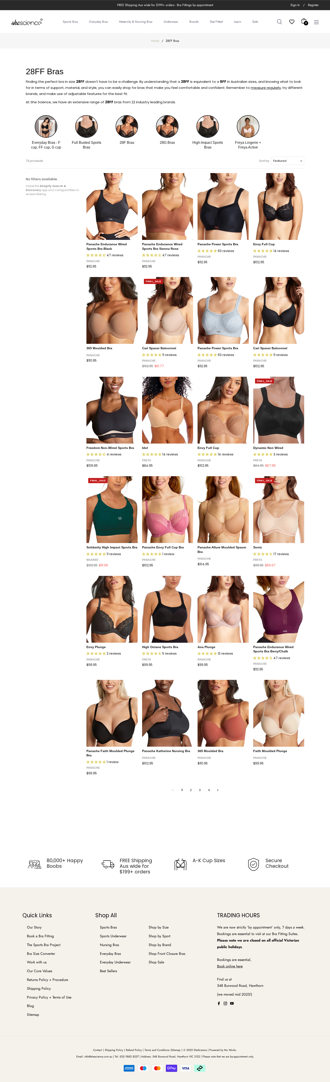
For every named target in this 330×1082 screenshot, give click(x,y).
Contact (97, 1050)
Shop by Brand (160, 944)
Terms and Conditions (157, 1050)
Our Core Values (39, 971)
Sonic (257, 547)
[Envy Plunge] (112, 609)
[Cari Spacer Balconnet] (167, 310)
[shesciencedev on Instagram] (225, 1003)
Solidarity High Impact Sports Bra (111, 547)
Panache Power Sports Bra (218, 244)
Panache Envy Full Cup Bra (163, 547)
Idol (145, 448)
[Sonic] (278, 509)
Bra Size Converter (41, 953)
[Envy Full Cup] (278, 206)
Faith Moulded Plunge (270, 751)
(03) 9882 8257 (129, 1057)
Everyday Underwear (115, 962)
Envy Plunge (96, 647)
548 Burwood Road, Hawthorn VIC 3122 (176, 1057)
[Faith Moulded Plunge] (278, 713)
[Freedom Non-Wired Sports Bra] (112, 410)
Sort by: (264, 160)
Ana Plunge (206, 647)
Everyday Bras (110, 953)
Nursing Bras (109, 944)
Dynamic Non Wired (268, 448)
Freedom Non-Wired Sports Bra (110, 448)
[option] (55, 864)
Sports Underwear (113, 936)
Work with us (36, 962)
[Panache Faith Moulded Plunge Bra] (112, 713)
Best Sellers (108, 971)
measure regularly (266, 87)
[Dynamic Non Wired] (278, 410)
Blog (30, 1005)
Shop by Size (159, 927)
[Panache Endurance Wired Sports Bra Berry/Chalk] (278, 609)
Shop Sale (156, 962)
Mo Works (230, 1050)
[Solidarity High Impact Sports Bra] (112, 509)
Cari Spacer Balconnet (159, 348)
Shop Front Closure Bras (167, 953)
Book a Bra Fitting (40, 936)
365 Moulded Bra (99, 348)
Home (155, 40)
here (239, 966)
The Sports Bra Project (43, 944)
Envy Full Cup (264, 244)
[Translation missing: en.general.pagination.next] (218, 790)
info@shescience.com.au (98, 1057)
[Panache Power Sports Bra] (223, 206)
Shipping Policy (39, 988)
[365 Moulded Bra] (112, 310)
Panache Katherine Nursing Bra (166, 751)
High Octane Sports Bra (160, 647)
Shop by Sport (159, 936)
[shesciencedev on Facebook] (219, 1003)
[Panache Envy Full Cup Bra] (167, 509)
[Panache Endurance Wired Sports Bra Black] (112, 206)
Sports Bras (108, 927)
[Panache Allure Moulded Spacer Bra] (223, 509)
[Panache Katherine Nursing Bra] (167, 713)
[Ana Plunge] (223, 609)
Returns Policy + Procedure (47, 979)
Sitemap (33, 1014)
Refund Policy (134, 1050)
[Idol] (167, 410)
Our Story (34, 927)
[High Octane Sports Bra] (167, 609)
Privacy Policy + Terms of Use (49, 997)
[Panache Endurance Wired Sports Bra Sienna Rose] (167, 206)
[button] (96, 255)
